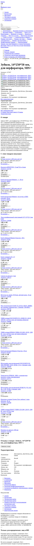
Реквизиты (7, 489)
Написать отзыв (5, 446)
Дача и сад (27, 32)
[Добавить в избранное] (10, 185)
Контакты (7, 478)
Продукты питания (26, 35)
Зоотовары (27, 45)
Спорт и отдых (7, 37)
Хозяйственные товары (8, 42)
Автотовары (7, 31)
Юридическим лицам (11, 510)
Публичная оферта (10, 484)
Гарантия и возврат (10, 18)
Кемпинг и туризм (16, 34)
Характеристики (6, 114)
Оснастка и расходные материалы (14, 55)
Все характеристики (7, 99)
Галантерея (18, 32)
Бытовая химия (7, 32)
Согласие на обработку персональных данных (18, 488)
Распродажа (8, 14)
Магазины (7, 15)
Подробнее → (5, 164)
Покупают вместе (12, 112)
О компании (8, 480)
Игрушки (4, 45)
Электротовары (22, 42)
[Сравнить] (8, 185)
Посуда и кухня (13, 35)
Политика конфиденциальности (14, 486)
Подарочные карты (10, 500)
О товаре (3, 112)
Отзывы (20, 112)
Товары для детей (6, 39)
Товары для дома (19, 39)
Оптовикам (7, 20)
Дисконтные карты (10, 499)
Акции (6, 12)
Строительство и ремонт (22, 37)
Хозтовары (26, 44)
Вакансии (7, 481)
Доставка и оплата (10, 17)
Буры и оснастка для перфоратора (14, 57)
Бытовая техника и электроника (23, 31)
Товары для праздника (19, 40)
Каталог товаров (6, 29)
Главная (6, 50)
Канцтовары (4, 34)
